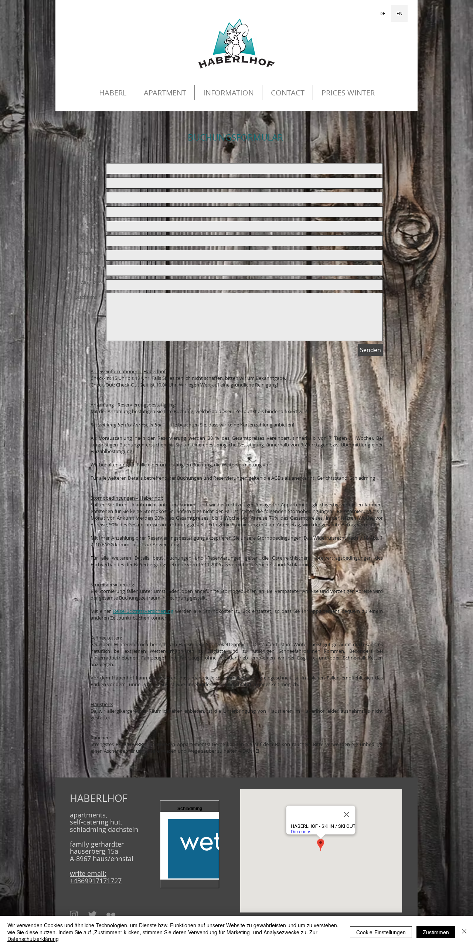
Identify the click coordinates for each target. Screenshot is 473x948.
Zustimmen (436, 932)
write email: (88, 873)
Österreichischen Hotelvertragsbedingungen (322, 557)
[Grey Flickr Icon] (110, 914)
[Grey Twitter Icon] (92, 914)
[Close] (464, 932)
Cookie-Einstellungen (381, 932)
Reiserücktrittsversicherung (143, 611)
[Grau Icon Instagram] (73, 914)
